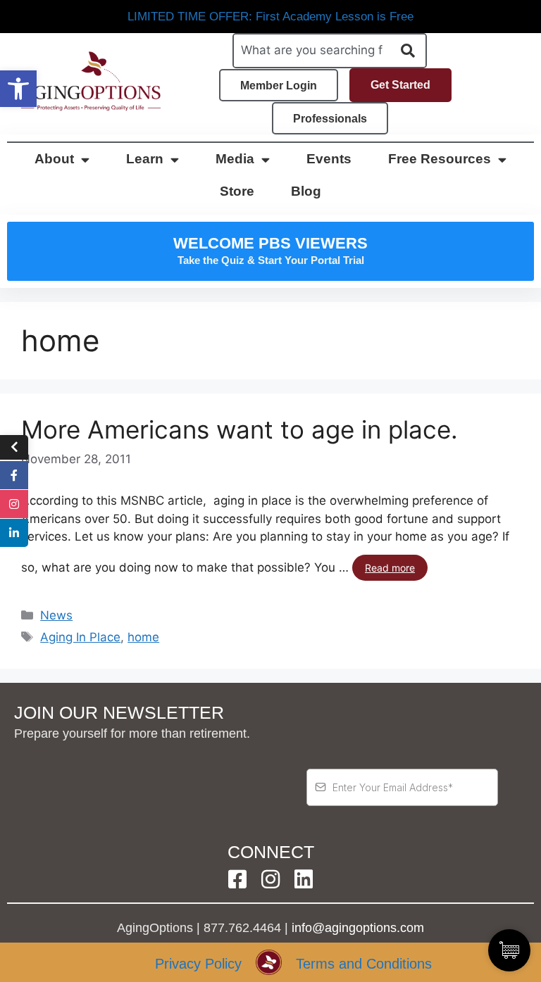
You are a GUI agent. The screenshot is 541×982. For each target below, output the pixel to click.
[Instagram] (270, 879)
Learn (144, 158)
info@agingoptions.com (358, 928)
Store (237, 191)
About (54, 158)
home (143, 637)
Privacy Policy (198, 964)
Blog (306, 191)
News (56, 615)
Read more (390, 568)
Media (235, 158)
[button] (18, 88)
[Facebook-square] (237, 879)
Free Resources (439, 158)
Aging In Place (80, 637)
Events (329, 158)
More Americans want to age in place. (239, 429)
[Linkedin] (303, 879)
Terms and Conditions (364, 964)
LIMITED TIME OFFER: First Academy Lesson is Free (270, 17)
